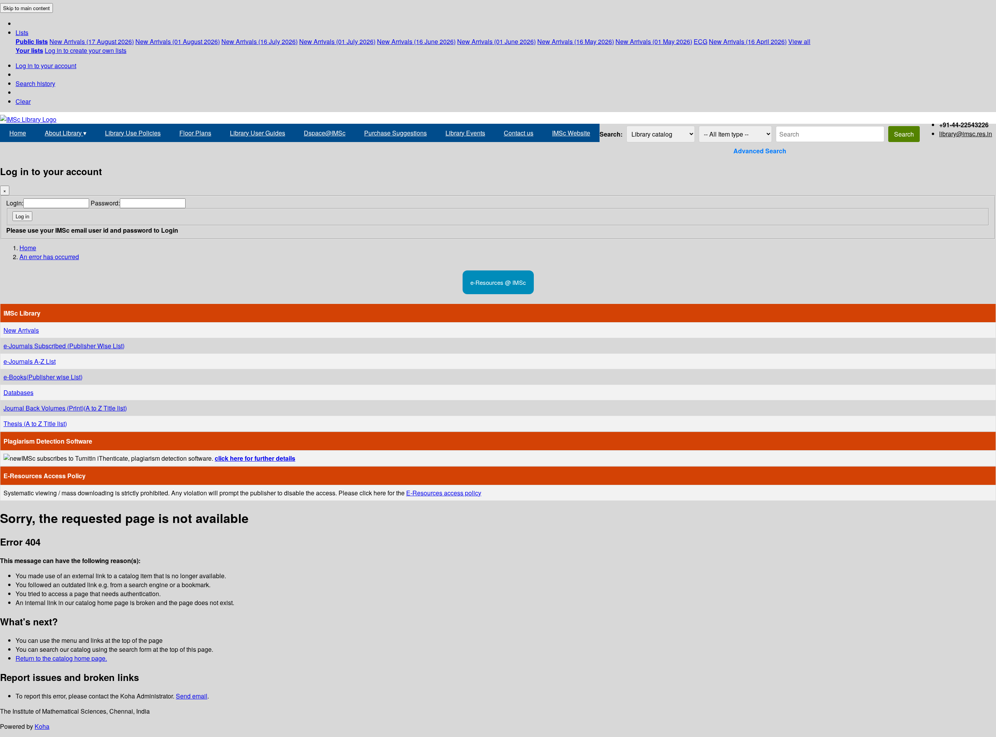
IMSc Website (571, 132)
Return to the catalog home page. (61, 658)
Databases (18, 392)
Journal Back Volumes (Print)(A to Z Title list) (65, 408)
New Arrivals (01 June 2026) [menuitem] (496, 41)
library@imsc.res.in (965, 133)
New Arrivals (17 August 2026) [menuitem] (91, 41)
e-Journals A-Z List (30, 361)
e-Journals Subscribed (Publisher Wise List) (64, 345)
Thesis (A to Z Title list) (35, 423)
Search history (35, 83)
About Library (65, 132)
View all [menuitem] (799, 41)
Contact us (518, 132)
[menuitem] (32, 41)
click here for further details (255, 458)
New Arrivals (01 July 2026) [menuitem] (337, 41)
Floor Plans (195, 132)
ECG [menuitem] (700, 41)
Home (17, 132)
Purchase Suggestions (395, 132)
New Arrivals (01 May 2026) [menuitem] (653, 41)
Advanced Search (759, 150)
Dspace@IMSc (324, 132)
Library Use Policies (133, 132)
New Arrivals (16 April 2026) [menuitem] (748, 41)
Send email (191, 695)
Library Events (465, 132)
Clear (23, 101)
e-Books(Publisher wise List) (43, 376)
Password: (105, 202)
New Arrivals (21, 330)
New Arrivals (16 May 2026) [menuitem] (575, 41)
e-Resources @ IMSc (498, 282)
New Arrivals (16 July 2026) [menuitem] (259, 41)
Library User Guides (257, 132)
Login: (14, 202)
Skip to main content (26, 8)
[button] (22, 32)
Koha (42, 726)
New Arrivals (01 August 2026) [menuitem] (177, 41)
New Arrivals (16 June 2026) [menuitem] (416, 41)
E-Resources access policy (443, 492)
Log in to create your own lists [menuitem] (85, 50)
